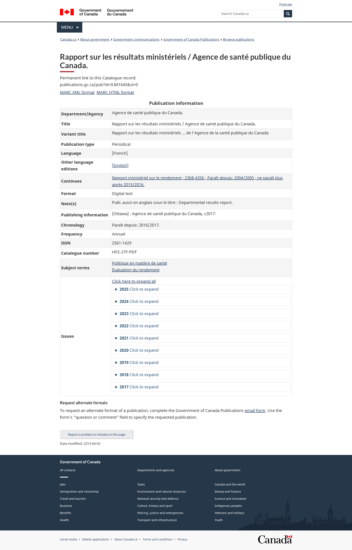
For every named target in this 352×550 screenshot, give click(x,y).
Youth (219, 520)
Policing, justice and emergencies (160, 513)
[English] (120, 165)
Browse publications (238, 39)
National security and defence (157, 499)
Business (66, 506)
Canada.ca (68, 39)
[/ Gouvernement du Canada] (96, 13)
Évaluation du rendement (136, 270)
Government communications (136, 39)
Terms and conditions (158, 539)
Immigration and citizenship (79, 491)
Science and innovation (230, 499)
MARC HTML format (115, 92)
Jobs (63, 484)
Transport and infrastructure (157, 520)
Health (64, 520)
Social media (68, 539)
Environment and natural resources (161, 491)
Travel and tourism (73, 499)
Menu (67, 27)
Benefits (65, 513)
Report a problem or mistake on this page (96, 434)
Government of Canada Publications (191, 39)
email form (255, 410)
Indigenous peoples (228, 506)
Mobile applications (95, 539)
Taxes (141, 484)
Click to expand (139, 289)
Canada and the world (230, 484)
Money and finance (228, 491)
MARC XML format (77, 92)
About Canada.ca (126, 539)
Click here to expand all (134, 281)
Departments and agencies (155, 470)
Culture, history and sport (155, 506)
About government (94, 39)
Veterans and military (229, 513)
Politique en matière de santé (139, 263)
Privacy (182, 539)
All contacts (68, 470)
